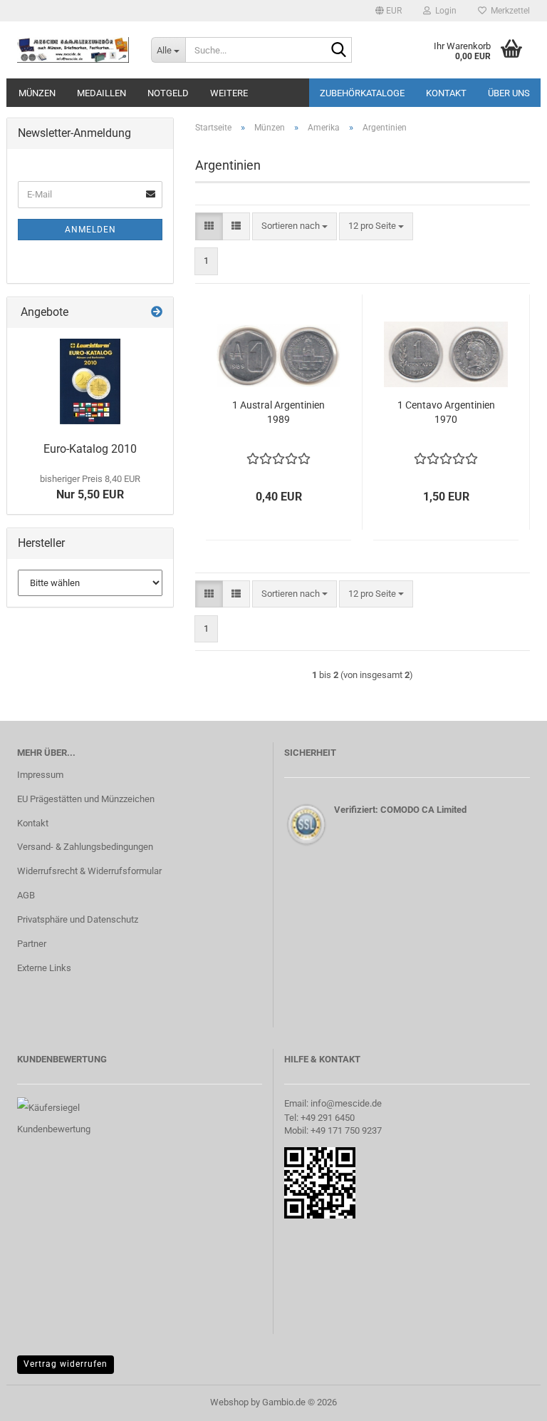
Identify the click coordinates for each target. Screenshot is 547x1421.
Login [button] (444, 11)
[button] (388, 10)
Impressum (40, 774)
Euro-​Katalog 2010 (90, 449)
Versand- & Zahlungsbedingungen (85, 846)
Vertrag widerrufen (66, 1364)
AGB (26, 895)
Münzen (37, 93)
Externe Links (44, 968)
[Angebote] (156, 312)
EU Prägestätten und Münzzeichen (86, 799)
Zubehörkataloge (362, 93)
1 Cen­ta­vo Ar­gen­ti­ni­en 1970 (446, 412)
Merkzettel (508, 11)
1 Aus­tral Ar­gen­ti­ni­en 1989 (278, 412)
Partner (31, 943)
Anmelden (90, 230)
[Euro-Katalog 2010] (90, 381)
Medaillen (101, 93)
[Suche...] (338, 50)
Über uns (509, 93)
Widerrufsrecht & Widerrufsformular (89, 871)
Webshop (229, 1402)
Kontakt (446, 93)
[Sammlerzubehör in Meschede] (73, 49)
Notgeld (168, 93)
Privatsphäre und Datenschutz (77, 919)
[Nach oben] (507, 1399)
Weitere (229, 93)
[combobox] (294, 226)
